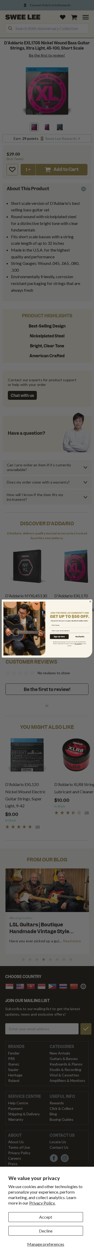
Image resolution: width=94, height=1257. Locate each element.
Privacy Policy (78, 643)
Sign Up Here (59, 636)
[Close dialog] (90, 601)
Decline (45, 1230)
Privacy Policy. (42, 1202)
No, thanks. (80, 636)
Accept (45, 1216)
